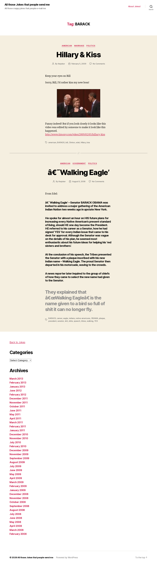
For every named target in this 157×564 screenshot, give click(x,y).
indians (72, 318)
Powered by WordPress (67, 557)
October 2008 (18, 502)
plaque (102, 318)
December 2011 (19, 398)
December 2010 (19, 434)
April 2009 (16, 478)
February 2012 (18, 394)
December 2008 (19, 494)
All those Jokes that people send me (27, 4)
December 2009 (19, 450)
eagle (65, 318)
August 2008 (17, 510)
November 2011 (19, 402)
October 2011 (17, 406)
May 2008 (15, 522)
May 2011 (15, 414)
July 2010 (15, 442)
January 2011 (17, 430)
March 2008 (16, 530)
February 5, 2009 (78, 64)
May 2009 (15, 474)
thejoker (61, 64)
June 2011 (15, 410)
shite (71, 321)
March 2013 (16, 378)
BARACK (60, 142)
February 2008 (18, 533)
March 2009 (16, 482)
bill (67, 142)
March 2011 (16, 422)
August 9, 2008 (78, 181)
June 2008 (16, 518)
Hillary (83, 142)
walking (90, 321)
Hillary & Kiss (78, 54)
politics (90, 46)
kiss (88, 142)
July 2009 (15, 466)
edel (78, 142)
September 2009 (19, 458)
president (52, 321)
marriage (79, 46)
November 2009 (19, 454)
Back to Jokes (17, 342)
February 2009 (18, 486)
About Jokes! (134, 6)
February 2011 (18, 426)
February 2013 (18, 382)
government (79, 163)
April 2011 (15, 418)
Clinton (72, 142)
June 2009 (16, 470)
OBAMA (94, 318)
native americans (83, 318)
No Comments (99, 64)
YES (96, 321)
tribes (83, 321)
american (67, 46)
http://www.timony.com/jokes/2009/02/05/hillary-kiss (75, 134)
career (59, 318)
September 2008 (19, 506)
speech (77, 321)
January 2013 (17, 386)
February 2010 (18, 446)
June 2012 (16, 390)
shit (66, 321)
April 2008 (16, 526)
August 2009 (17, 462)
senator (60, 321)
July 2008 (15, 514)
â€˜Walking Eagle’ (78, 172)
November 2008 (19, 498)
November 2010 (19, 438)
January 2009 (18, 490)
